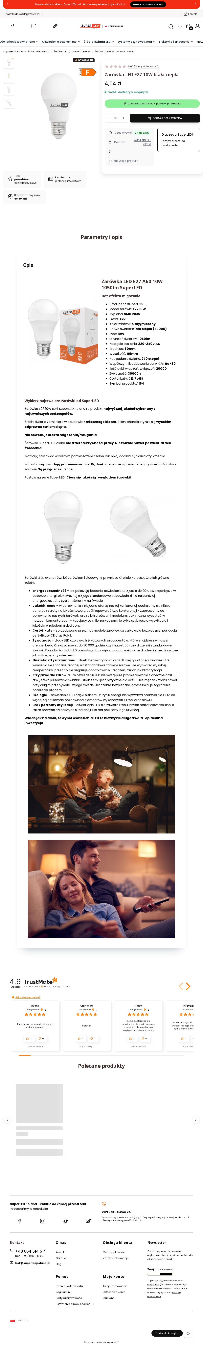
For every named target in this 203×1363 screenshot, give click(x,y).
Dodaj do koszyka (167, 118)
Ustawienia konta (114, 1292)
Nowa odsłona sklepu (148, 4)
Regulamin (63, 1292)
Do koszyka (39, 1152)
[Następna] (195, 4)
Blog (58, 1264)
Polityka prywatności (69, 1298)
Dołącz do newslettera (166, 1274)
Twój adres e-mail (160, 1269)
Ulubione (109, 1298)
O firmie (61, 1258)
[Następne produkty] (196, 1120)
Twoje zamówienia (115, 1286)
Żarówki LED (60, 51)
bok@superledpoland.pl (32, 1263)
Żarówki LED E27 (81, 51)
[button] (187, 986)
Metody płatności (114, 1252)
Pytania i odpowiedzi (69, 1286)
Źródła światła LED (38, 51)
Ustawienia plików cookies (73, 1304)
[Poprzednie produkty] (7, 1120)
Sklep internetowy (100, 1342)
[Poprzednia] (7, 4)
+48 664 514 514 (30, 1251)
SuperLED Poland (13, 51)
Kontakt (192, 14)
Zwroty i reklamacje (116, 1258)
